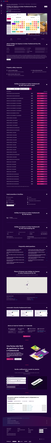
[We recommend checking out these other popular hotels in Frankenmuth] (46, 307)
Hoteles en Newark (29, 408)
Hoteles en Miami (29, 405)
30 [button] (16, 29)
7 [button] (30, 23)
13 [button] (24, 23)
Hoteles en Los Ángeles (30, 406)
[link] (27, 336)
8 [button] (14, 23)
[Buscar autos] (1, 7)
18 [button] (20, 25)
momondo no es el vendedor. (11, 420)
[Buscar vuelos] (1, 3)
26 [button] (22, 27)
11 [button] (20, 23)
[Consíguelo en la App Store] (41, 432)
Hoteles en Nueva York (11, 405)
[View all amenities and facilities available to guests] (46, 194)
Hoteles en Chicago (10, 408)
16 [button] (16, 25)
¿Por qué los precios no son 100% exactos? (13, 423)
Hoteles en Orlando (10, 406)
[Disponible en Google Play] (41, 430)
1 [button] (32, 21)
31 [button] (36, 29)
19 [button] (22, 25)
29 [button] (14, 29)
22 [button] (14, 27)
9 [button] (16, 23)
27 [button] (24, 27)
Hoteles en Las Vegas (29, 407)
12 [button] (22, 23)
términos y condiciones (19, 388)
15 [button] (14, 25)
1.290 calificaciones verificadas (16, 11)
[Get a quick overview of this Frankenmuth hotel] (46, 44)
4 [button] (20, 21)
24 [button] (18, 27)
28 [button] (12, 29)
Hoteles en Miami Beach (11, 407)
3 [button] (18, 21)
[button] (1, 1)
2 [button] (16, 21)
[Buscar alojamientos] (1, 5)
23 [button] (16, 27)
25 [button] (20, 27)
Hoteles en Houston (29, 409)
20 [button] (24, 25)
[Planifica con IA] (1, 9)
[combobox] (17, 378)
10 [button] (18, 23)
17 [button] (18, 25)
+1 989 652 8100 (9, 10)
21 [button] (12, 27)
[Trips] (1, 11)
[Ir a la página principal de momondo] (5, 1)
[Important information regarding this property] (46, 227)
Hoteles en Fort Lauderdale (11, 409)
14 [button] (12, 25)
